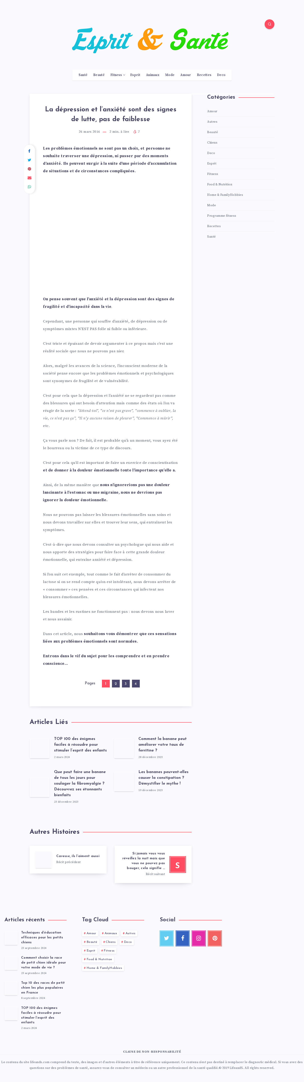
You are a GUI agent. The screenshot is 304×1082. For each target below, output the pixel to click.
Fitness (116, 75)
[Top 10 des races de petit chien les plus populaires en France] (11, 988)
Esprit (135, 75)
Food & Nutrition (219, 184)
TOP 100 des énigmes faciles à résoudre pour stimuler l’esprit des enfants (80, 745)
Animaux (152, 75)
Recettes (204, 75)
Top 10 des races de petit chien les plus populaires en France (43, 987)
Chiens (212, 143)
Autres (212, 122)
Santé (83, 75)
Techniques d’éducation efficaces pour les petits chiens (42, 937)
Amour (185, 75)
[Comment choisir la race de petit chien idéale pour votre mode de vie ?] (11, 963)
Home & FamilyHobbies (225, 195)
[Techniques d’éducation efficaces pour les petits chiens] (11, 938)
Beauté (99, 75)
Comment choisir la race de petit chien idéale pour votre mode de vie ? (43, 962)
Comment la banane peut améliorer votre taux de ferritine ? (162, 745)
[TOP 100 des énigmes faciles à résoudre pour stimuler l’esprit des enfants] (11, 1013)
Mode (169, 75)
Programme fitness (221, 216)
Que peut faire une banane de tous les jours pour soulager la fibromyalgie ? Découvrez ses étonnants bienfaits (80, 783)
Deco (221, 75)
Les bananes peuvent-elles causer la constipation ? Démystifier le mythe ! (163, 778)
